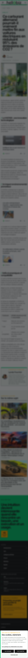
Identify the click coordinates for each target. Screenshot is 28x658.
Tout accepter (20, 651)
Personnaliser (14, 654)
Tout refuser (8, 651)
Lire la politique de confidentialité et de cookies (12, 646)
